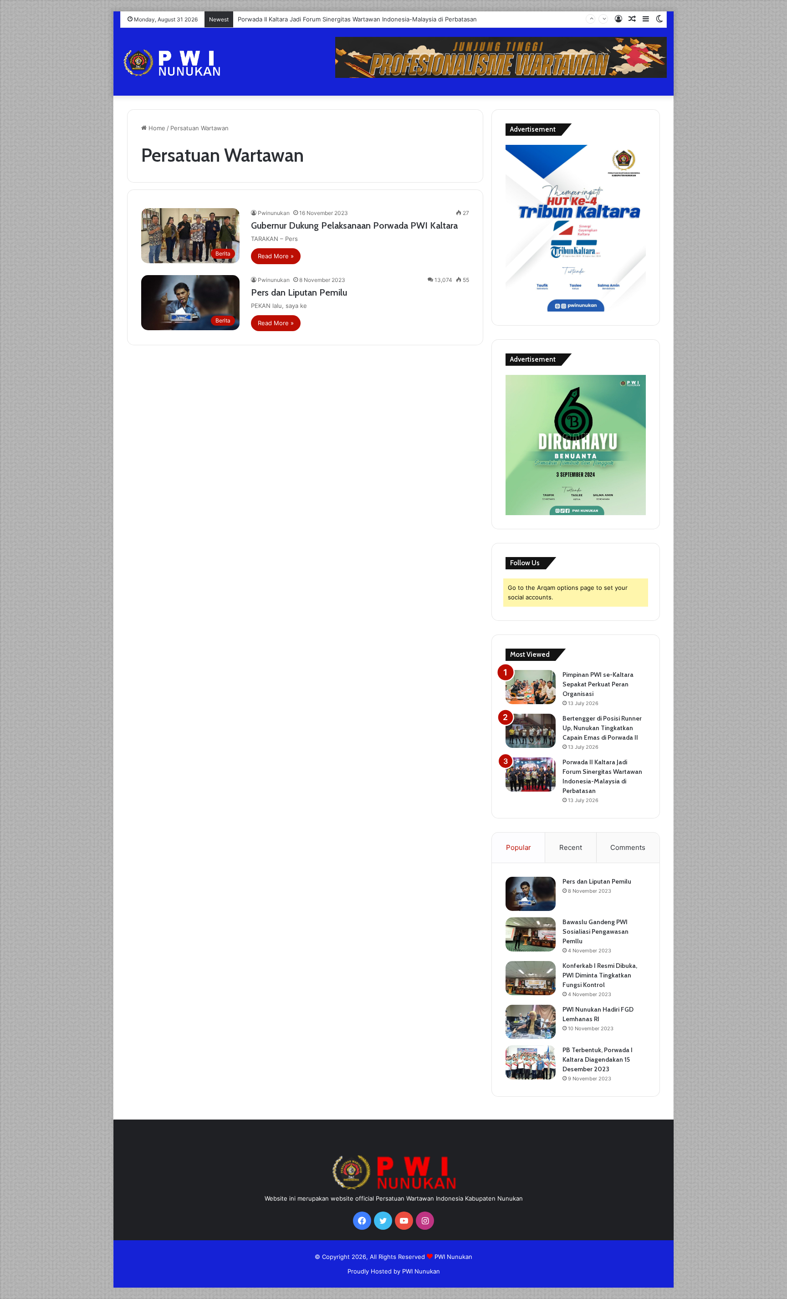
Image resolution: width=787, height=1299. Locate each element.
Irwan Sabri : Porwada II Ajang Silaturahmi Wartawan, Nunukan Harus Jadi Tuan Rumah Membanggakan (383, 19)
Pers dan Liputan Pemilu (299, 292)
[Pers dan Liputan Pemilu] (531, 894)
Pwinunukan (274, 213)
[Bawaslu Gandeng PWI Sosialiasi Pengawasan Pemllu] (531, 934)
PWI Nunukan (453, 1256)
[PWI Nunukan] (206, 62)
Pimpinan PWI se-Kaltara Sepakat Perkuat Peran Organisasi (598, 684)
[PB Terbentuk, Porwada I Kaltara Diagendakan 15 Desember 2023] (531, 1062)
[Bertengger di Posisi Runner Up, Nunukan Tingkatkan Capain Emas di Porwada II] (531, 731)
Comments (627, 847)
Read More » (276, 256)
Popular (518, 847)
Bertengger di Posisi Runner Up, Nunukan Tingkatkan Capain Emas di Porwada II (602, 728)
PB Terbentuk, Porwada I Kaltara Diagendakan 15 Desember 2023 (597, 1059)
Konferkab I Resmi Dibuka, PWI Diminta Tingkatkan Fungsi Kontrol (599, 975)
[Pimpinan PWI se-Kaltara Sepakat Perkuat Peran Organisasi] (531, 687)
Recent (570, 847)
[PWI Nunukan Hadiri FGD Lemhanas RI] (531, 1022)
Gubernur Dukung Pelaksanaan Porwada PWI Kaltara (354, 225)
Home (156, 128)
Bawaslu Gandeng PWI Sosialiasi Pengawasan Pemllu (595, 931)
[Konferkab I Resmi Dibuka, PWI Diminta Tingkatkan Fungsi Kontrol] (531, 978)
